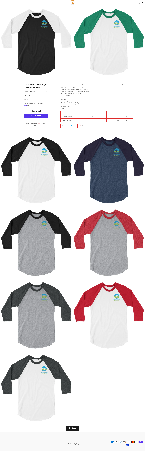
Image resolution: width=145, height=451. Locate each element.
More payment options (36, 120)
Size (26, 96)
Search (73, 437)
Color (26, 91)
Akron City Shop (74, 444)
